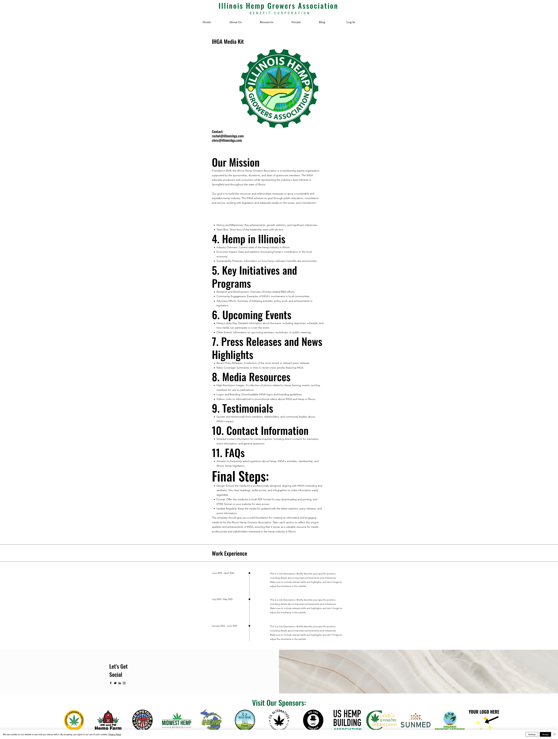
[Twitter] (115, 683)
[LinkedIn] (119, 683)
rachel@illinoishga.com (228, 135)
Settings (532, 734)
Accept (545, 734)
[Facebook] (110, 683)
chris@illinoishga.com (227, 140)
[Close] (554, 734)
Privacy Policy (115, 734)
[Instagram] (124, 683)
